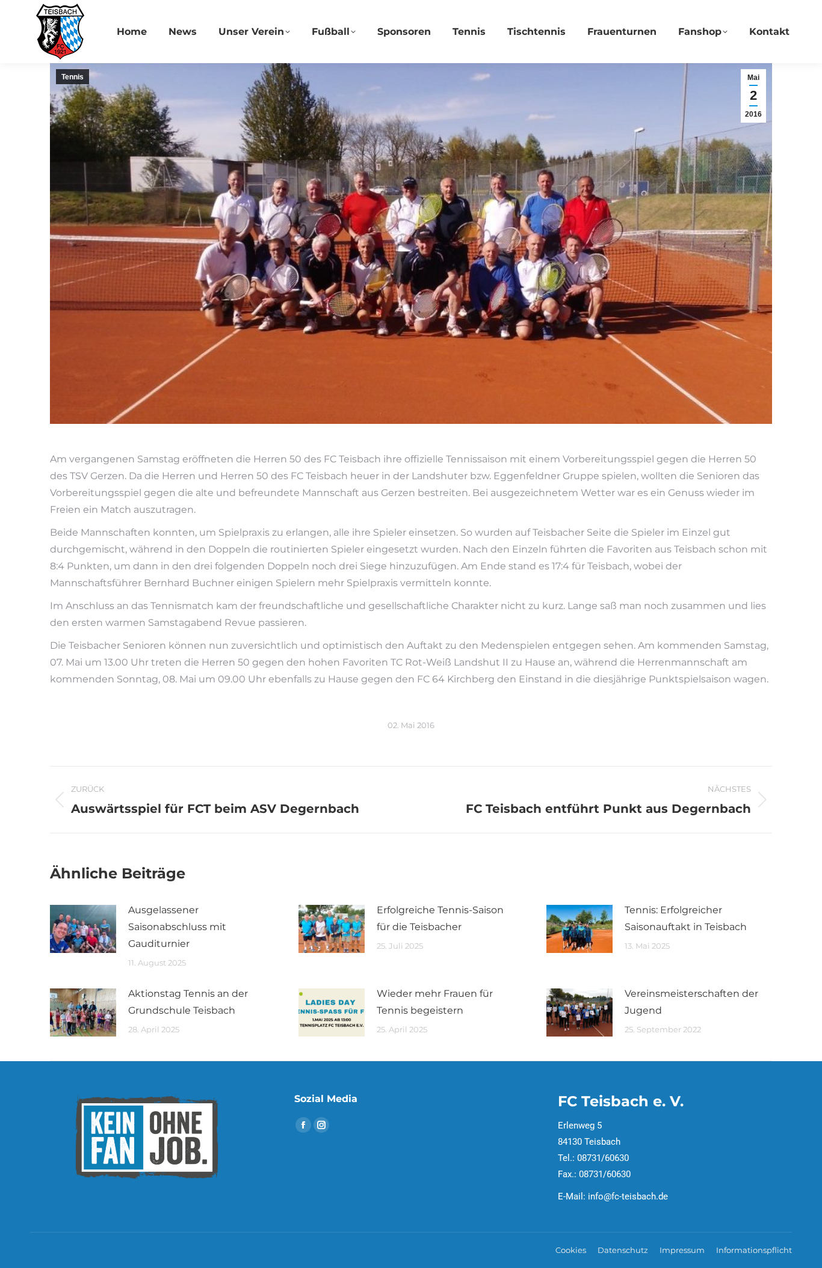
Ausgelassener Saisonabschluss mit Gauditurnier (177, 926)
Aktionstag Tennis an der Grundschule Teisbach (188, 1002)
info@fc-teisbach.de (628, 1196)
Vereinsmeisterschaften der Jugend (691, 1002)
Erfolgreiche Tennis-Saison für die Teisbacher (440, 918)
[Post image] (83, 929)
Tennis (72, 77)
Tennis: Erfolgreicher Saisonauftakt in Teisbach (686, 918)
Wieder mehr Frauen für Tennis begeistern (435, 1002)
